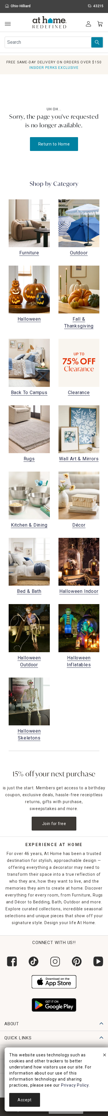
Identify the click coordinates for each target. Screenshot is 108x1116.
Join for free (54, 823)
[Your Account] (88, 23)
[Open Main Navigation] (7, 24)
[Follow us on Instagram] (54, 961)
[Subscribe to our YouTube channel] (97, 961)
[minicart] (99, 24)
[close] (104, 1055)
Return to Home (54, 144)
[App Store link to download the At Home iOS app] (54, 981)
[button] (50, 23)
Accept (25, 1100)
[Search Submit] (97, 42)
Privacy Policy (75, 1085)
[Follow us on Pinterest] (75, 961)
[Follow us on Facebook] (10, 961)
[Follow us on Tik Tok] (32, 961)
